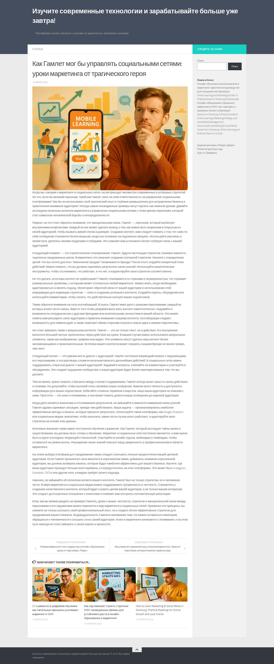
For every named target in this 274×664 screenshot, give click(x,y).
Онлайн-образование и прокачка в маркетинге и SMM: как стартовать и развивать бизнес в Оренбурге (216, 107)
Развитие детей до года (210, 149)
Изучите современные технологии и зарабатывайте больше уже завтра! (135, 16)
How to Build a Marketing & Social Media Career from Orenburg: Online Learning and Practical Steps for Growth (218, 129)
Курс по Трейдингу (207, 152)
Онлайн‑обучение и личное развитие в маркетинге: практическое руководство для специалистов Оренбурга (218, 87)
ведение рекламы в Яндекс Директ (216, 145)
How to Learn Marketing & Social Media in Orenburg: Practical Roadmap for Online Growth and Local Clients (159, 610)
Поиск (200, 60)
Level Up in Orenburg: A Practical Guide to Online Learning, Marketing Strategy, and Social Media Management (217, 118)
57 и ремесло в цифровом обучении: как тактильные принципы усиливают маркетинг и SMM (55, 610)
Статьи (37, 49)
